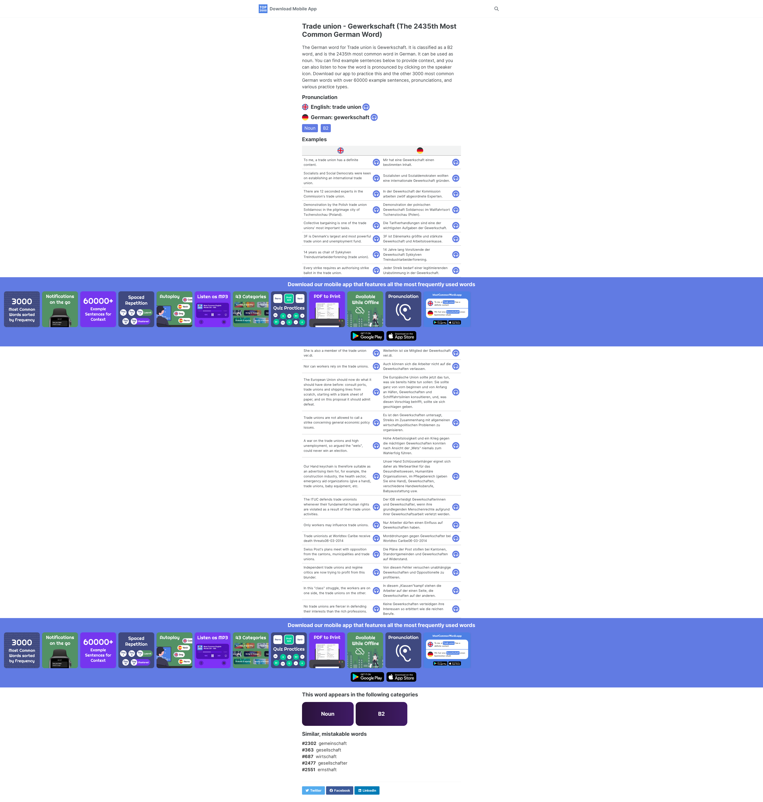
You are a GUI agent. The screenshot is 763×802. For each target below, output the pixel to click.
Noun (310, 128)
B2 (325, 128)
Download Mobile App (293, 8)
